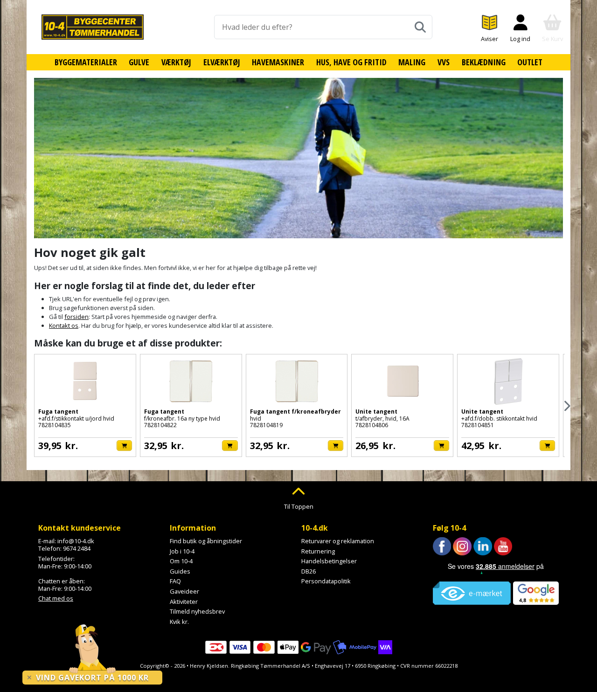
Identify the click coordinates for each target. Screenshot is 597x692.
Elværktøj (221, 62)
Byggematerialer (86, 62)
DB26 (308, 571)
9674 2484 (76, 548)
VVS (443, 62)
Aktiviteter (184, 601)
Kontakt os (63, 325)
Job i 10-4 (182, 551)
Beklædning (484, 62)
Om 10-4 (181, 561)
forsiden (76, 316)
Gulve (139, 62)
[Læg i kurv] (124, 445)
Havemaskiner (278, 62)
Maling (411, 62)
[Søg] (420, 27)
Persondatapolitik (326, 581)
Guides (180, 571)
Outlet (529, 62)
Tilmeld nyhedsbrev (197, 611)
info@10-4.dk (75, 541)
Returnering (318, 551)
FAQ (175, 581)
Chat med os (55, 598)
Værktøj (176, 62)
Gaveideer (184, 591)
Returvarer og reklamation (337, 541)
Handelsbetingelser (329, 561)
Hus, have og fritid (351, 62)
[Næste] (566, 406)
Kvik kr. (179, 621)
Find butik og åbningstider (206, 541)
